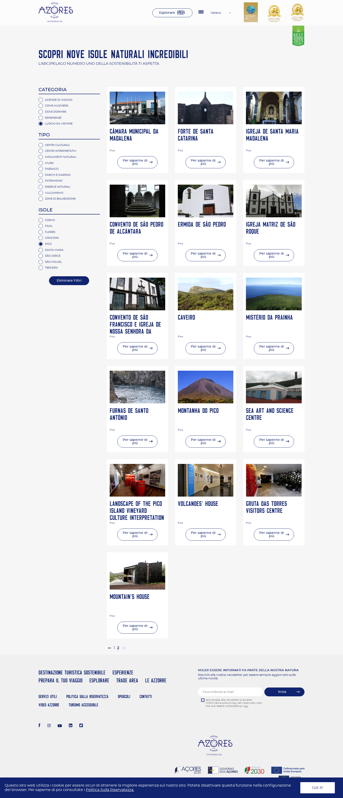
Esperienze (53, 118)
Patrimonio (53, 181)
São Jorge (52, 256)
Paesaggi (52, 169)
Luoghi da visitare (59, 123)
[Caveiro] (205, 309)
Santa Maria (54, 250)
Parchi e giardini (57, 175)
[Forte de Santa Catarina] (205, 123)
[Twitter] (81, 726)
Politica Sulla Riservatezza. (110, 790)
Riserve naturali (57, 187)
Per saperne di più (135, 162)
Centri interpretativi (60, 151)
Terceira (51, 267)
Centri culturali (57, 145)
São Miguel (53, 262)
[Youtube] (60, 726)
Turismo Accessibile (83, 705)
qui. (246, 706)
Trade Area (127, 680)
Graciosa (52, 238)
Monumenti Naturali (60, 157)
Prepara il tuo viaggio (60, 680)
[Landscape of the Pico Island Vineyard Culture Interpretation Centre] (137, 495)
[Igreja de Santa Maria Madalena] (273, 123)
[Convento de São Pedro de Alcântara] (137, 216)
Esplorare (167, 12)
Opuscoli (124, 696)
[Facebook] (39, 726)
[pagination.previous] (109, 648)
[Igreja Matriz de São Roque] (273, 216)
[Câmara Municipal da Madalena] (137, 123)
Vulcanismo (54, 193)
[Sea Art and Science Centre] (273, 402)
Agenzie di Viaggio (58, 100)
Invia (282, 692)
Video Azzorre (48, 705)
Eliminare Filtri (69, 280)
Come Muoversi (56, 105)
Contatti (146, 696)
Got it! (317, 788)
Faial (48, 226)
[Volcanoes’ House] (205, 495)
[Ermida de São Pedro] (205, 216)
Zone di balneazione (60, 198)
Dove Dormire (55, 112)
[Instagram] (49, 726)
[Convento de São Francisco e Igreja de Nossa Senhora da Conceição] (137, 309)
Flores (50, 232)
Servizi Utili (47, 696)
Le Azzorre (155, 680)
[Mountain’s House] (137, 588)
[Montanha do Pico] (205, 402)
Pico (48, 244)
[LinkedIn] (70, 726)
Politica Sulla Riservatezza (87, 696)
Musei (49, 163)
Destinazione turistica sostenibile (71, 672)
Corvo (50, 220)
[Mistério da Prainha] (273, 309)
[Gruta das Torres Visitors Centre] (273, 495)
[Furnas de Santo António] (137, 402)
